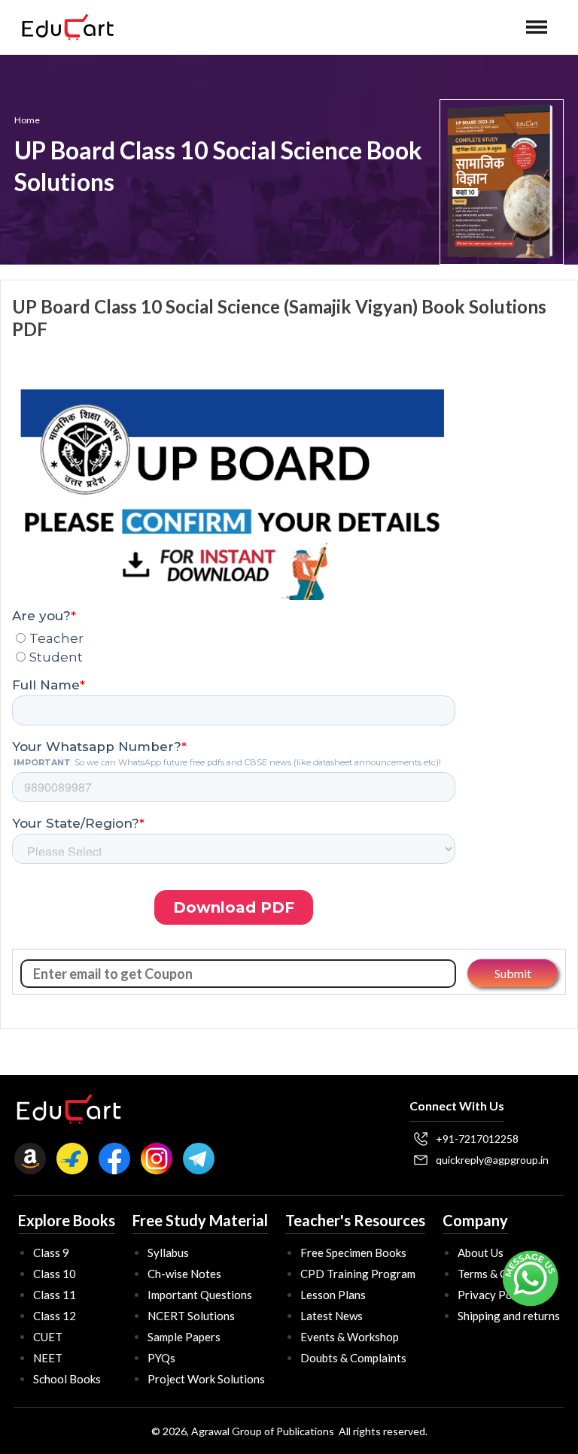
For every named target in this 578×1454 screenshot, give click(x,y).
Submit (512, 973)
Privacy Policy (494, 1294)
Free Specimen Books (353, 1252)
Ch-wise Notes (184, 1273)
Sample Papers (184, 1336)
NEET (47, 1358)
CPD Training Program (357, 1273)
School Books (67, 1379)
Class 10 (54, 1273)
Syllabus (168, 1252)
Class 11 (54, 1294)
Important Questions (200, 1294)
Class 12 (54, 1315)
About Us (480, 1252)
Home (27, 120)
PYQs (161, 1358)
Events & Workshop (349, 1336)
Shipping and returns (509, 1315)
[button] (536, 27)
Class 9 (51, 1252)
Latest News (331, 1315)
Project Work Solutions (206, 1379)
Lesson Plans (333, 1294)
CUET (47, 1336)
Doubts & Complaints (353, 1358)
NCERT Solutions (191, 1315)
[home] (67, 27)
